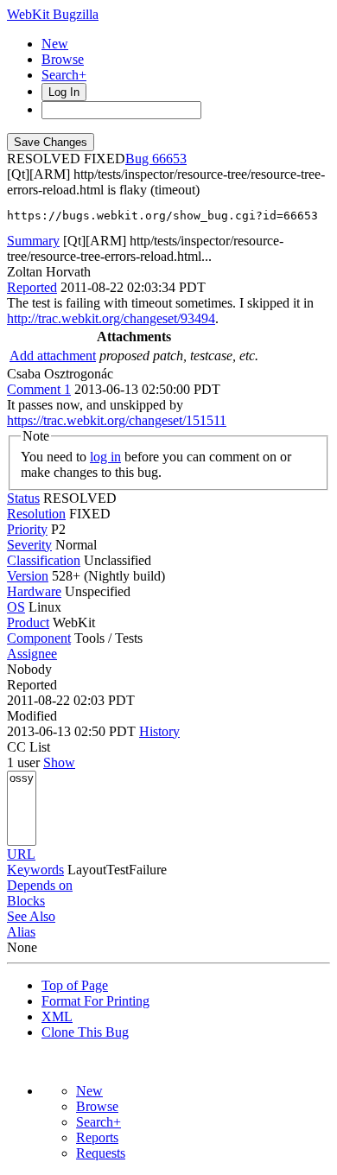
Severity (29, 544)
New (54, 43)
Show (59, 762)
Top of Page (74, 985)
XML (57, 1016)
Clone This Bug (85, 1032)
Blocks (26, 900)
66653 (169, 158)
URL (21, 854)
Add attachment (53, 355)
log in (105, 456)
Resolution (36, 513)
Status (23, 498)
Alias (21, 931)
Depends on (40, 885)
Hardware (34, 591)
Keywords (35, 869)
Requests (100, 1153)
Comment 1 (39, 389)
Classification (43, 560)
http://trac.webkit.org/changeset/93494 (111, 318)
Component (39, 638)
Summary (33, 240)
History (159, 731)
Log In (63, 92)
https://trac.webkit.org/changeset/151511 (116, 420)
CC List (28, 747)
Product (28, 622)
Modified (32, 715)
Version (27, 575)
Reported (32, 287)
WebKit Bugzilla (53, 14)
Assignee (32, 653)
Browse (62, 59)
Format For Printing (95, 1001)
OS (16, 607)
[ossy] (21, 779)
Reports (97, 1137)
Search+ (63, 74)
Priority (27, 529)
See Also (31, 916)
